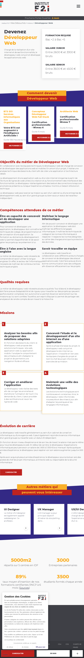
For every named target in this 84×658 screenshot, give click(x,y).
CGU (59, 644)
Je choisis (25, 647)
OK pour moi (40, 647)
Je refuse (10, 647)
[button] (5, 655)
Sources (24, 587)
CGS (67, 644)
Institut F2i (5, 23)
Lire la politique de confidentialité (14, 640)
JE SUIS (53, 653)
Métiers (30, 23)
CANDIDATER (11, 472)
